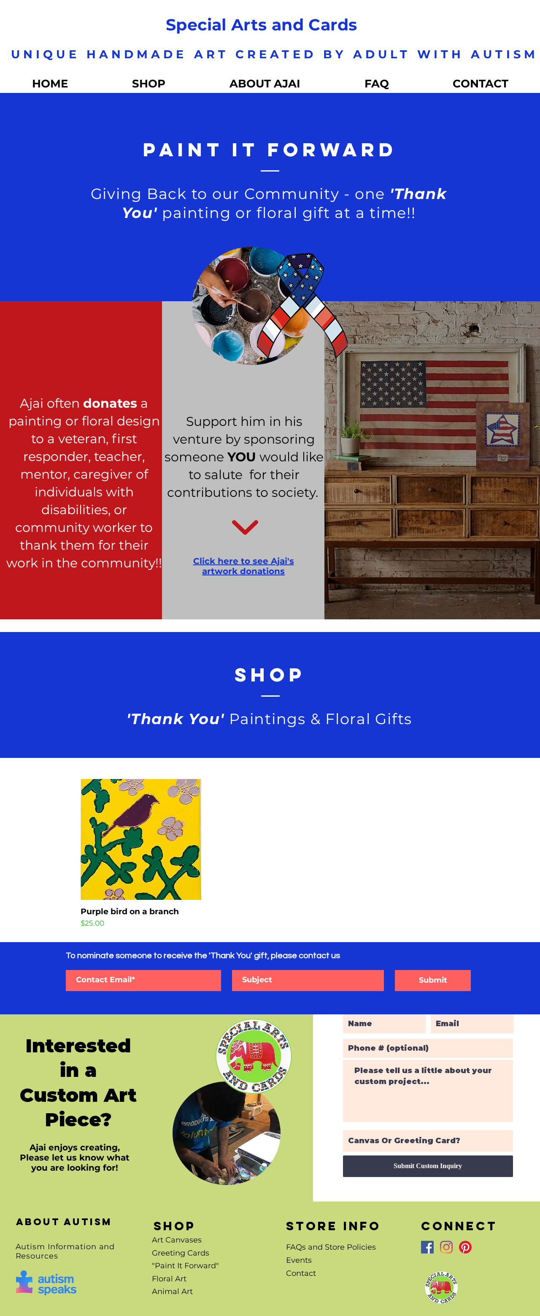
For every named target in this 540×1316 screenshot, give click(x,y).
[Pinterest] (465, 1247)
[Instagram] (446, 1247)
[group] (270, 854)
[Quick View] (141, 839)
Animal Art (172, 1291)
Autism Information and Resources (65, 1251)
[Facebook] (427, 1247)
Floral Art (169, 1278)
